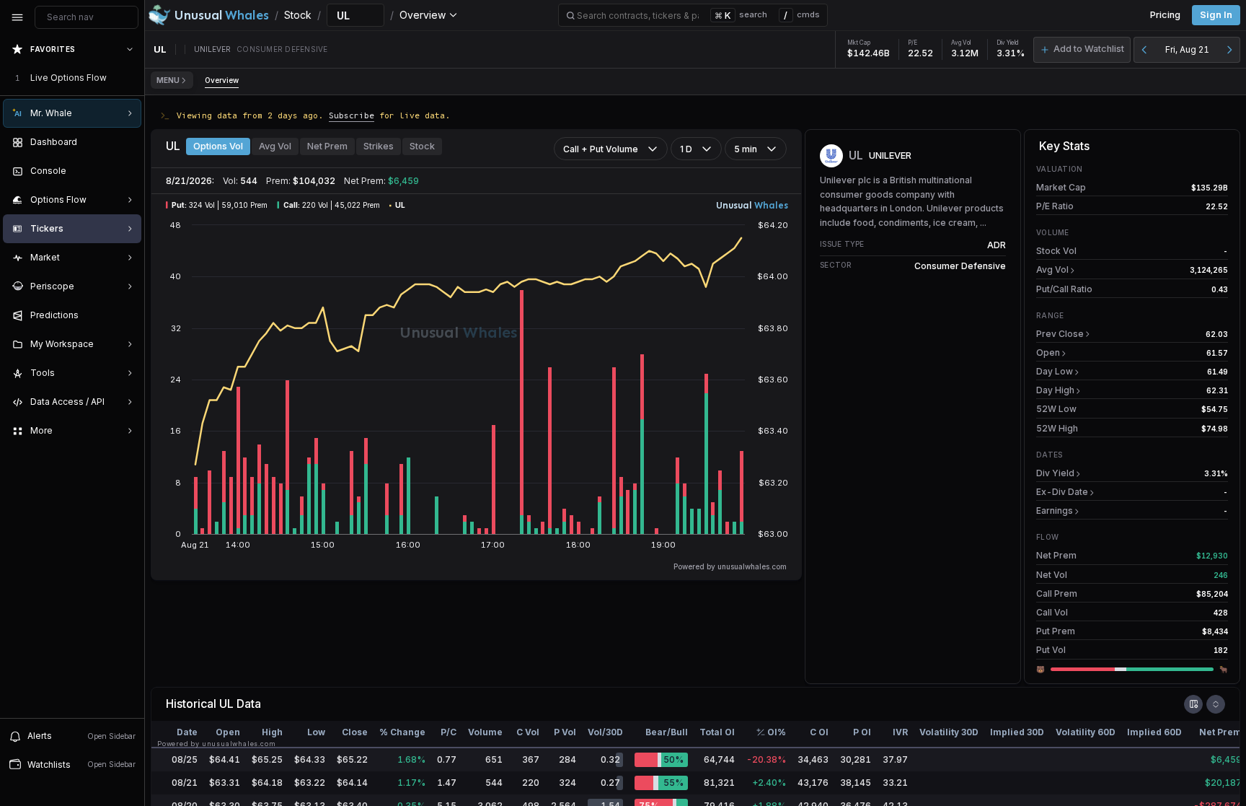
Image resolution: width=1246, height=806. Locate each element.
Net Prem (327, 146)
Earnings (1054, 510)
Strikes (378, 146)
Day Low (1054, 371)
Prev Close (1060, 333)
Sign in (1216, 14)
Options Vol (218, 146)
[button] (1082, 49)
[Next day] (1229, 49)
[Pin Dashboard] (127, 142)
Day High (1055, 390)
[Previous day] (1144, 49)
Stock (422, 146)
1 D (686, 149)
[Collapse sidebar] (17, 17)
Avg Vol (275, 146)
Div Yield (1055, 473)
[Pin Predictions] (127, 315)
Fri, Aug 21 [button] (1187, 49)
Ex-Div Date (1062, 491)
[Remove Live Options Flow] (131, 78)
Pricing (1165, 14)
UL (226, 703)
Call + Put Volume (600, 149)
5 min (745, 149)
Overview (222, 80)
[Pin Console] (127, 171)
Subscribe (351, 115)
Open (1048, 352)
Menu (168, 80)
